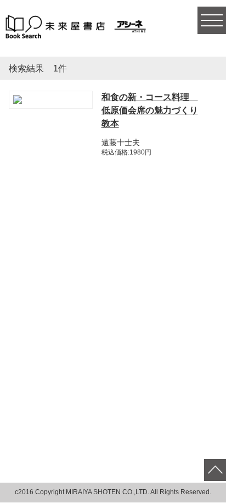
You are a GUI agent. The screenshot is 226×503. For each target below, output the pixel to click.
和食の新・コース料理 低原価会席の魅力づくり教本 (149, 110)
